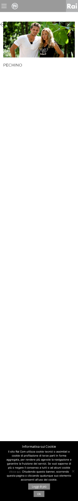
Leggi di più (39, 486)
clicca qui (14, 471)
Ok (39, 494)
